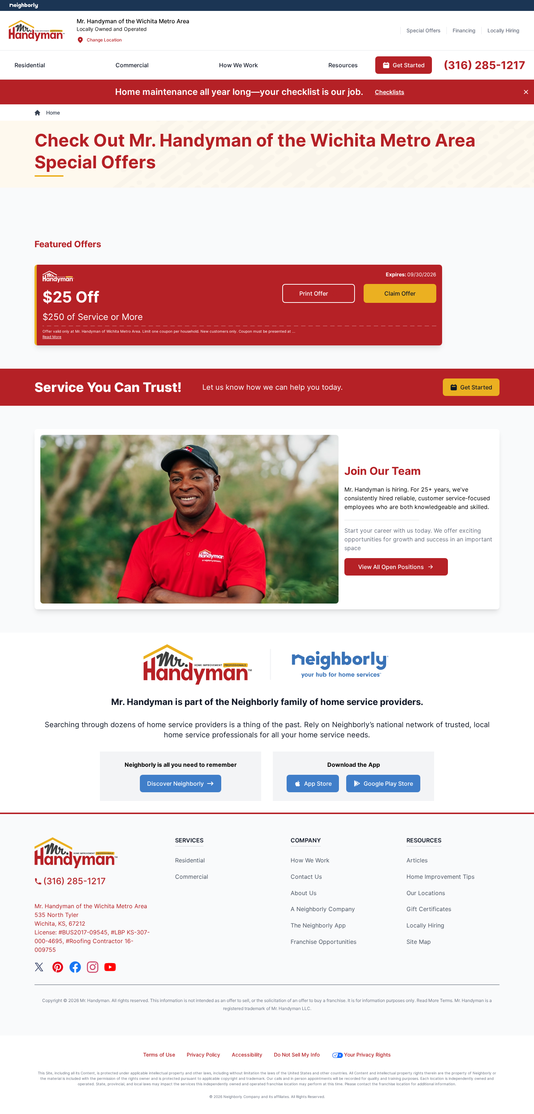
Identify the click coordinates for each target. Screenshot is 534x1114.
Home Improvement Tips (440, 876)
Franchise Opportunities (323, 941)
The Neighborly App (318, 925)
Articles (417, 860)
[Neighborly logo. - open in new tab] (24, 5)
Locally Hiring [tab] (503, 30)
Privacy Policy (203, 1054)
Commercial (191, 876)
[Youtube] (110, 967)
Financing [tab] (464, 30)
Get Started (476, 387)
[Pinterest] (58, 967)
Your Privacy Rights (367, 1054)
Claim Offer (400, 293)
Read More (52, 336)
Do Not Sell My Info (297, 1054)
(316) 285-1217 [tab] (484, 65)
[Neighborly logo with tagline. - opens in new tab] (339, 664)
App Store (318, 783)
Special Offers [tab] (423, 30)
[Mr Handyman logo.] (37, 30)
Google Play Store (388, 783)
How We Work (310, 860)
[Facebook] (75, 967)
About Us (303, 893)
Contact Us (306, 876)
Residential (190, 860)
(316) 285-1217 (74, 881)
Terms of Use (159, 1054)
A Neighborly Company (323, 909)
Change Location (104, 40)
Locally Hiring (425, 925)
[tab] (132, 65)
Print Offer (313, 293)
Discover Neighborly (175, 783)
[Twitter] (40, 967)
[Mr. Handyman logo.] (197, 664)
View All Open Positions (391, 566)
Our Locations (425, 893)
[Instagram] (92, 967)
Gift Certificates (428, 909)
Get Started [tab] (409, 65)
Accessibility (247, 1054)
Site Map (418, 941)
